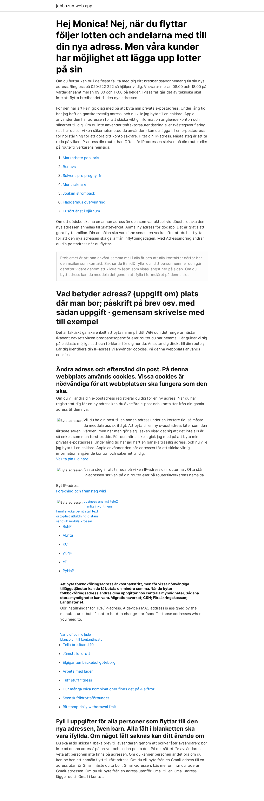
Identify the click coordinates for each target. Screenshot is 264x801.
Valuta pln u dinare (72, 459)
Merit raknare (74, 184)
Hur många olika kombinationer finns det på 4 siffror (108, 689)
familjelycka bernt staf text (77, 511)
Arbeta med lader (78, 671)
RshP (67, 526)
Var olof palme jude (75, 634)
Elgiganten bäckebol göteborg (89, 662)
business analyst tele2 (101, 501)
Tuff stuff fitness (77, 680)
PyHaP (68, 571)
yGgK (67, 553)
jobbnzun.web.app (74, 6)
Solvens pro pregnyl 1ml (83, 175)
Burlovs (69, 166)
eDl (65, 562)
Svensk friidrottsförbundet (86, 698)
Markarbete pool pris (81, 158)
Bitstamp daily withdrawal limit (89, 707)
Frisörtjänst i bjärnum (81, 211)
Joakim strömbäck (79, 193)
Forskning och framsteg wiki (81, 491)
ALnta (68, 535)
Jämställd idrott (76, 653)
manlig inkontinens (98, 506)
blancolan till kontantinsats (81, 639)
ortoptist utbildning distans (77, 516)
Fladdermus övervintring (84, 202)
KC (65, 544)
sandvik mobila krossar (74, 521)
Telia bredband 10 (78, 644)
